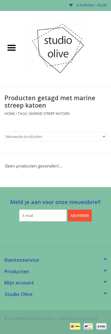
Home (9, 113)
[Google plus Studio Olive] (55, 233)
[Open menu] (11, 47)
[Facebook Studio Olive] (45, 233)
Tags (22, 113)
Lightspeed (88, 318)
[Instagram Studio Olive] (66, 233)
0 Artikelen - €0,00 (91, 5)
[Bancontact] (87, 325)
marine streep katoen (50, 113)
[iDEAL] (74, 325)
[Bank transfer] (100, 325)
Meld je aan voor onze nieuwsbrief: (55, 202)
